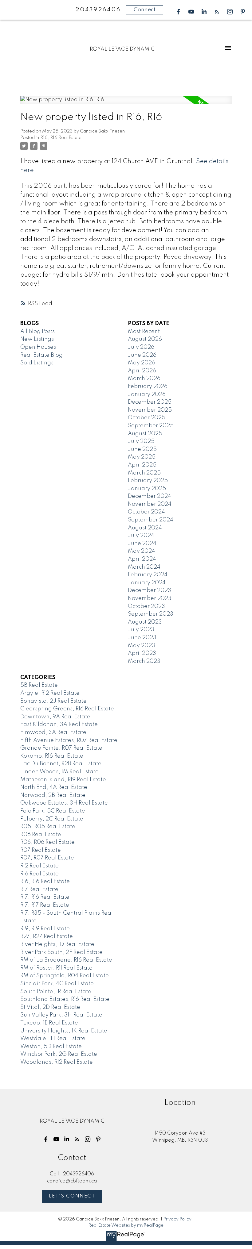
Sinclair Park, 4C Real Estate (57, 983)
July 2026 (141, 347)
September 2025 (151, 426)
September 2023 (150, 614)
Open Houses (38, 347)
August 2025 (145, 433)
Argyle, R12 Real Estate (50, 693)
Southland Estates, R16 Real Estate (64, 999)
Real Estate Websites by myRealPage (125, 1225)
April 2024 (142, 559)
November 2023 (149, 598)
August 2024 (145, 528)
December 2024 (149, 496)
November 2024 (149, 504)
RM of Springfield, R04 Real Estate (64, 975)
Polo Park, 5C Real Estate (52, 811)
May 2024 (141, 551)
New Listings (37, 339)
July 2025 (141, 441)
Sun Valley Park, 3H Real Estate (61, 1015)
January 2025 (147, 488)
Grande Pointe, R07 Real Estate (61, 748)
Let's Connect (72, 1196)
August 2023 (145, 622)
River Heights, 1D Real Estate (57, 944)
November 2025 (150, 410)
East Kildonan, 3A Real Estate (59, 724)
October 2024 (146, 512)
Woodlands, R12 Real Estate (56, 1062)
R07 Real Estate (40, 850)
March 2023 (144, 661)
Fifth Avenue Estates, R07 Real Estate (68, 740)
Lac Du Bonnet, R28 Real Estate (60, 764)
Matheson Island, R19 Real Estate (63, 779)
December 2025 (149, 402)
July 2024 (141, 535)
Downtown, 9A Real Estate (55, 717)
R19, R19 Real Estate (45, 929)
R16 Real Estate (39, 874)
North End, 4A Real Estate (53, 787)
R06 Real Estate (40, 834)
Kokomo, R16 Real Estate (51, 756)
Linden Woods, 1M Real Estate (59, 771)
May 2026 (141, 363)
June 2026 (142, 355)
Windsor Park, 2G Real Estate (58, 1054)
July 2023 (141, 629)
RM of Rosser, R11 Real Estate (56, 968)
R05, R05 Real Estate (47, 826)
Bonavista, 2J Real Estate (53, 701)
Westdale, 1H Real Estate (52, 1038)
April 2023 (142, 653)
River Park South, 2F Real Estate (61, 952)
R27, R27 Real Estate (46, 936)
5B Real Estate (39, 685)
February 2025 (148, 480)
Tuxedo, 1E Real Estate (49, 1023)
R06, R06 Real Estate (47, 842)
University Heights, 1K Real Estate (63, 1031)
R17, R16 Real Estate (44, 897)
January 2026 (147, 394)
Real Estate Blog (41, 355)
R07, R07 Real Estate (47, 858)
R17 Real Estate (39, 889)
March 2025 (144, 473)
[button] (178, 11)
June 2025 (142, 449)
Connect (145, 10)
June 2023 (142, 637)
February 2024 (147, 575)
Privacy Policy (177, 1219)
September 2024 (150, 520)
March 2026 (144, 378)
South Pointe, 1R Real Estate (55, 991)
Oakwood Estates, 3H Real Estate (64, 803)
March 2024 (144, 567)
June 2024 (142, 543)
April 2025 (142, 465)
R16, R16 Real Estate (60, 138)
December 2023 (149, 590)
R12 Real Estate (39, 866)
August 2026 (145, 339)
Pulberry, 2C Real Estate (51, 819)
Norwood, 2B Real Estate (52, 795)
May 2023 (141, 645)
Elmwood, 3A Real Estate (53, 732)
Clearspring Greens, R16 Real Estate (67, 709)
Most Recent (144, 331)
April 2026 (142, 371)
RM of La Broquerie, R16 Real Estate (66, 960)
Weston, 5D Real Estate (51, 1046)
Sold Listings (36, 363)
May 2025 (142, 457)
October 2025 (146, 418)
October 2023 (146, 606)
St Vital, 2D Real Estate (50, 1007)
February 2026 (147, 386)
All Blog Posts (37, 331)
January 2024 (147, 583)
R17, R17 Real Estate (44, 905)
